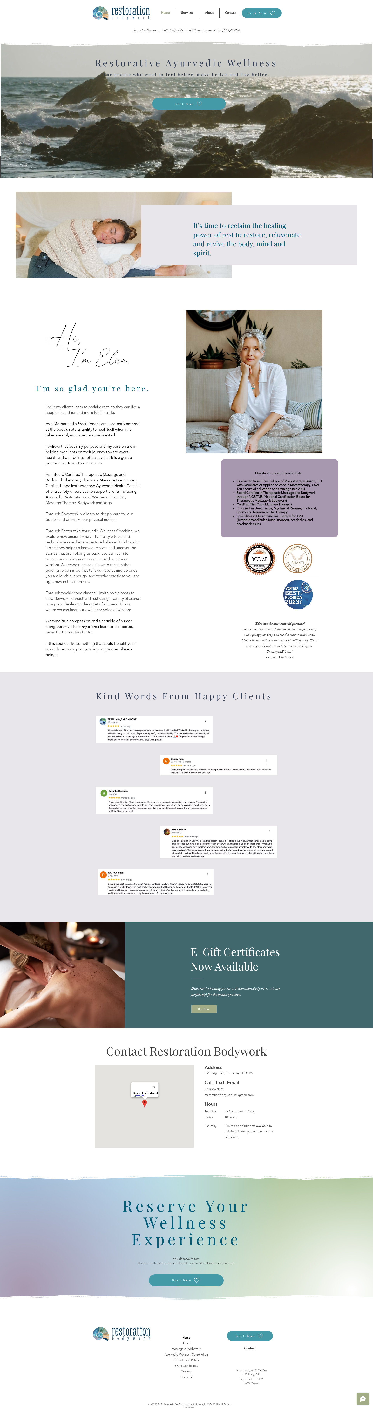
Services (186, 1377)
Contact (186, 1371)
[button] (187, 13)
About (186, 1343)
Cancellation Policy (186, 1360)
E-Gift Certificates (186, 1366)
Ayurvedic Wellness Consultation (186, 1354)
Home (186, 1338)
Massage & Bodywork (186, 1349)
